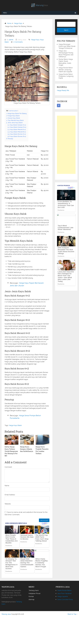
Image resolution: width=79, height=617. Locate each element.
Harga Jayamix (62, 596)
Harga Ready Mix (63, 90)
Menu (5, 13)
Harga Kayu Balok (15, 425)
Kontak (31, 596)
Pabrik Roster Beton (64, 590)
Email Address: (10, 495)
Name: (7, 486)
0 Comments (18, 42)
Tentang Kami (34, 590)
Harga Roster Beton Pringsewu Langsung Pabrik (66, 76)
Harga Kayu (35, 40)
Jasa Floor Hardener (64, 593)
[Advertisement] (66, 145)
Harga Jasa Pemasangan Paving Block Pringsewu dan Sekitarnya (66, 54)
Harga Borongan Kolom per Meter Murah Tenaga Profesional (67, 46)
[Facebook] (58, 105)
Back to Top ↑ (72, 614)
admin (11, 40)
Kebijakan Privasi (34, 593)
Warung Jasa (6, 614)
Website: (8, 504)
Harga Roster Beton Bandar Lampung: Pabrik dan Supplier (66, 70)
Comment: (8, 467)
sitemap (31, 599)
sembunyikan (13, 110)
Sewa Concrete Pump (65, 599)
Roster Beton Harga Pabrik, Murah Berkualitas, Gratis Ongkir (66, 62)
